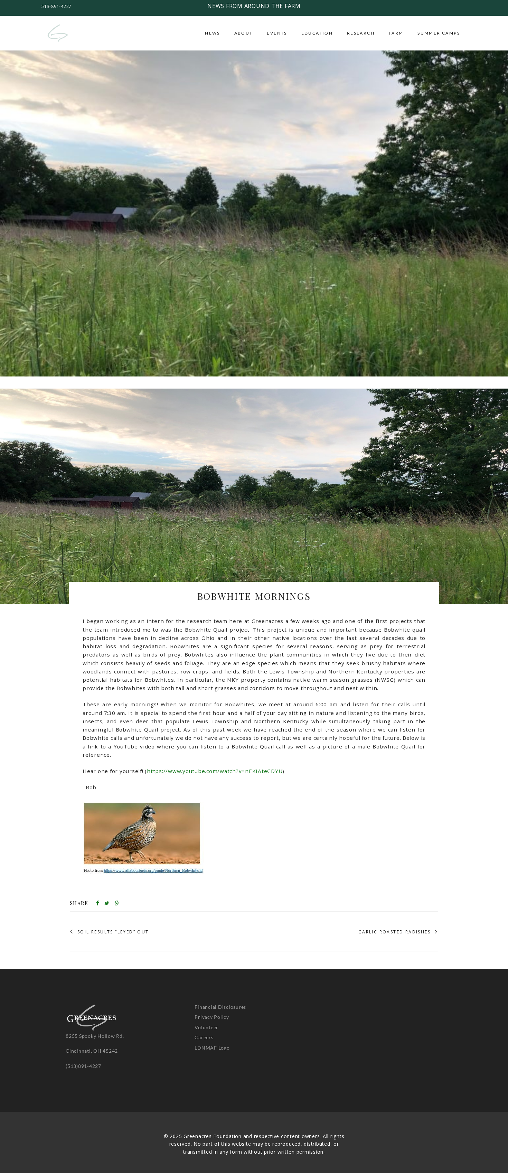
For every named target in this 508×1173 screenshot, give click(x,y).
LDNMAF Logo (212, 1047)
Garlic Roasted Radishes (394, 932)
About (243, 33)
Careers (204, 1037)
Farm (396, 33)
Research (361, 33)
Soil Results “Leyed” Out (113, 932)
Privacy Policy (212, 1017)
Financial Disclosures (220, 1007)
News (212, 33)
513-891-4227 (56, 6)
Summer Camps (438, 33)
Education (317, 33)
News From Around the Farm (254, 6)
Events (277, 33)
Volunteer (206, 1027)
